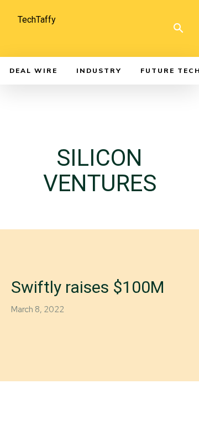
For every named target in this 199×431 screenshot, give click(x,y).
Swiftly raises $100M (87, 287)
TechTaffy (37, 19)
